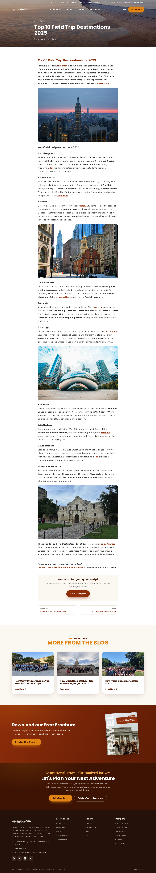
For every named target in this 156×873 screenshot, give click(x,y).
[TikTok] (31, 858)
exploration (103, 83)
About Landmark (122, 823)
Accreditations (121, 827)
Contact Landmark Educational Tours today (60, 567)
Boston (59, 832)
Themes (70, 9)
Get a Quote (136, 9)
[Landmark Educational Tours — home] (21, 9)
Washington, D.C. (63, 823)
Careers (118, 840)
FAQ (87, 836)
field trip (62, 66)
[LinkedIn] (25, 858)
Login (124, 9)
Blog (43, 21)
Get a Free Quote (78, 593)
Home (36, 21)
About (82, 9)
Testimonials (120, 832)
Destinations (55, 9)
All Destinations (62, 836)
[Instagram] (19, 858)
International (61, 840)
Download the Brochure (26, 742)
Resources (95, 9)
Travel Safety (120, 836)
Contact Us (120, 844)
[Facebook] (14, 858)
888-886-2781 (58, 2)
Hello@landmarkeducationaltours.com (86, 2)
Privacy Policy (139, 869)
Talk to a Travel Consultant (90, 798)
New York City (61, 827)
